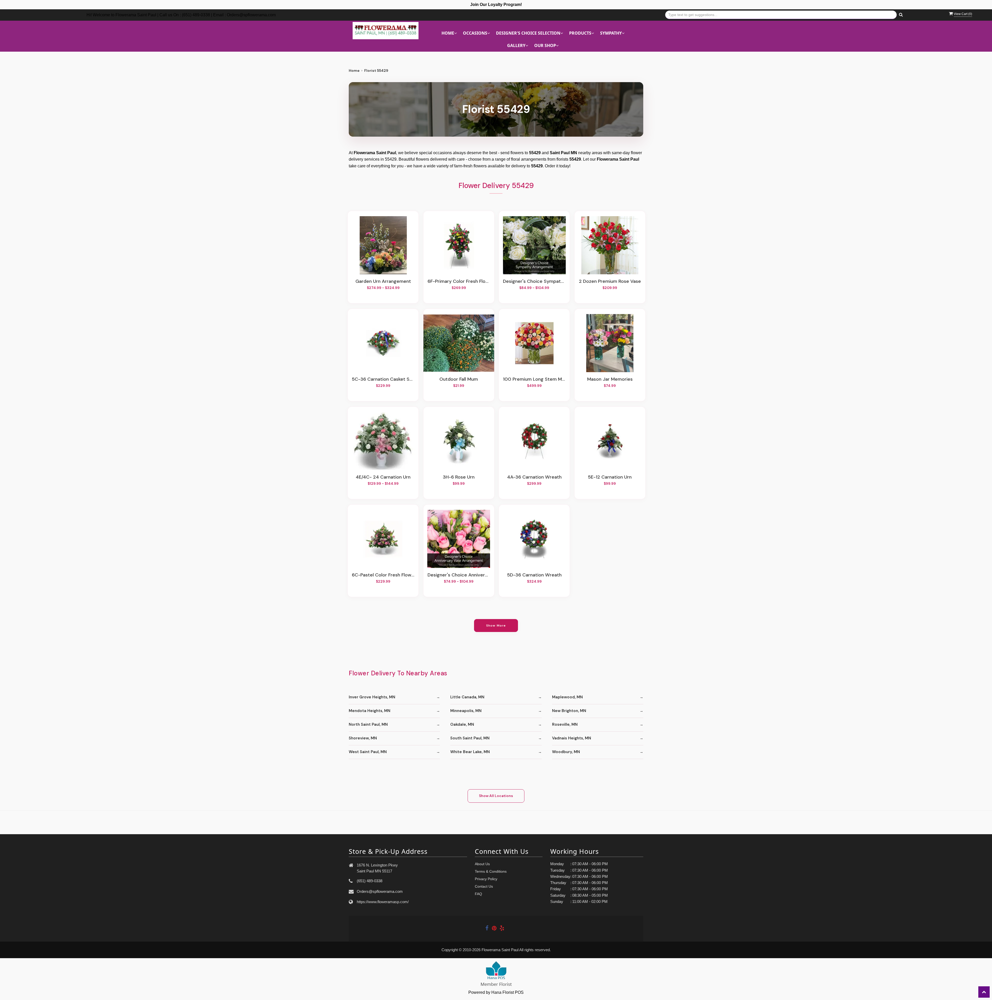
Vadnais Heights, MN (571, 738)
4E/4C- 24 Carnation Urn (383, 477)
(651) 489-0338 (369, 881)
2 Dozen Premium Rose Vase (610, 281)
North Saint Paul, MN (368, 724)
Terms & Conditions (491, 871)
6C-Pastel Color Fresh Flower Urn (383, 575)
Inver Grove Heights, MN (372, 697)
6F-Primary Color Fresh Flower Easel (459, 281)
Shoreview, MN (363, 738)
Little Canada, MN (467, 697)
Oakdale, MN (462, 724)
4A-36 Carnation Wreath (534, 477)
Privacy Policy (486, 879)
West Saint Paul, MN (368, 751)
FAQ (478, 894)
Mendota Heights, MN (369, 710)
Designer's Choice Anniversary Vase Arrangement (459, 575)
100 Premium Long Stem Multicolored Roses (534, 379)
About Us (482, 864)
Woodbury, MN (566, 751)
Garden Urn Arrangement (383, 281)
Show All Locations (496, 795)
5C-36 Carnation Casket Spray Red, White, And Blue (383, 379)
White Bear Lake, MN (470, 751)
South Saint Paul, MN (470, 738)
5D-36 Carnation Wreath (534, 575)
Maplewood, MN (567, 697)
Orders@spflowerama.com (380, 891)
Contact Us (484, 886)
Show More (496, 625)
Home (354, 70)
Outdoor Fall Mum (458, 379)
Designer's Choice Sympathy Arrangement (534, 281)
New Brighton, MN (569, 710)
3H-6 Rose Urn (459, 477)
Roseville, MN (565, 724)
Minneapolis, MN (466, 710)
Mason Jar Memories (610, 379)
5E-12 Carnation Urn (610, 477)
